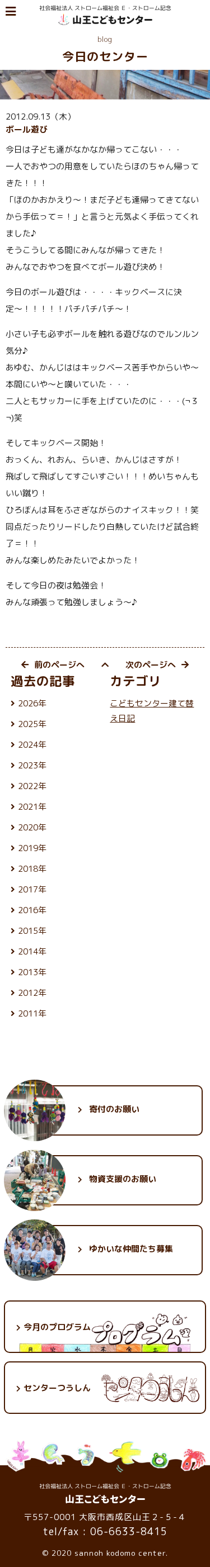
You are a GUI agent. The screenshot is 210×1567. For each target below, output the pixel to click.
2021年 (32, 807)
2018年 (32, 869)
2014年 (32, 951)
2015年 (32, 931)
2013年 (32, 972)
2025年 (32, 724)
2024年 (32, 745)
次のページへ (150, 665)
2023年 (32, 765)
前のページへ (59, 665)
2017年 (32, 889)
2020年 (32, 827)
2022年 (32, 786)
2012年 (32, 993)
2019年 (32, 848)
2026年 (32, 703)
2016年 (32, 910)
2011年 (32, 1013)
